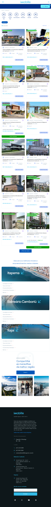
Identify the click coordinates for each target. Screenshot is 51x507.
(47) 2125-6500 (21, 448)
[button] (25, 283)
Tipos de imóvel (6, 285)
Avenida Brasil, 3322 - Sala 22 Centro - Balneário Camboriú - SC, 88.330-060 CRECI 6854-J (23, 462)
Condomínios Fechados (8, 290)
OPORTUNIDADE (13, 136)
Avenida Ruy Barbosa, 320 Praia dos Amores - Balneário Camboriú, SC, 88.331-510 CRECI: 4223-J (25, 469)
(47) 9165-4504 (20, 450)
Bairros (4, 292)
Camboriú (7, 10)
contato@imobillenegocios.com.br (25, 453)
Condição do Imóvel (7, 283)
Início (3, 10)
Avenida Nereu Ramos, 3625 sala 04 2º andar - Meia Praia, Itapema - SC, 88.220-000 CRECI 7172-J (22, 480)
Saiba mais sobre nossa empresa (22, 432)
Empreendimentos (7, 288)
